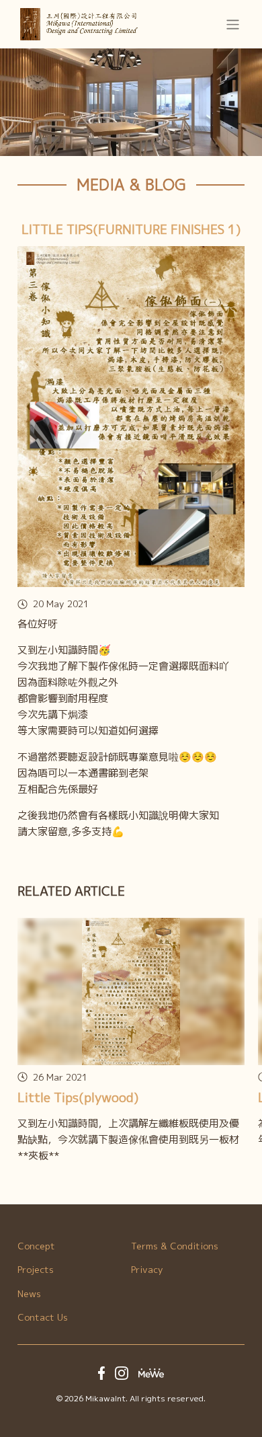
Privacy (147, 1269)
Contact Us (42, 1317)
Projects (35, 1269)
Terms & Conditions (174, 1245)
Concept (36, 1245)
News (29, 1293)
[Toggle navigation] (233, 23)
